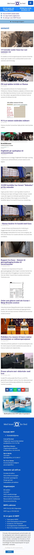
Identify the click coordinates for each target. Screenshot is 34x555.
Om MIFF (6, 492)
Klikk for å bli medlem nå (25, 9)
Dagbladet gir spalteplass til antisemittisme (12, 152)
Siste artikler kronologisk (10, 475)
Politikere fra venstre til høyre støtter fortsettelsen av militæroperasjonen (16, 338)
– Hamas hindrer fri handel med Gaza (16, 224)
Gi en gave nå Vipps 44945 (8, 9)
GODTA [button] (10, 551)
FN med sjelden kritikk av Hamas (14, 84)
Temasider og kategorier (10, 478)
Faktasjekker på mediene (10, 482)
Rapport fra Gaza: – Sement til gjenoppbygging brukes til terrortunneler (13, 262)
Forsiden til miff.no (9, 473)
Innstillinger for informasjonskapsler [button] (14, 547)
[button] (7, 390)
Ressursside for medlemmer (11, 499)
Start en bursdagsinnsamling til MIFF (18, 527)
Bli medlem (6, 490)
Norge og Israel (8, 480)
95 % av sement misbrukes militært (15, 121)
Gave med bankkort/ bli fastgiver (17, 521)
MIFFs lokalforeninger (10, 494)
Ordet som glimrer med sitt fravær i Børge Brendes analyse (15, 302)
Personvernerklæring (9, 501)
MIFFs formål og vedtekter (11, 496)
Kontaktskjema (12, 435)
